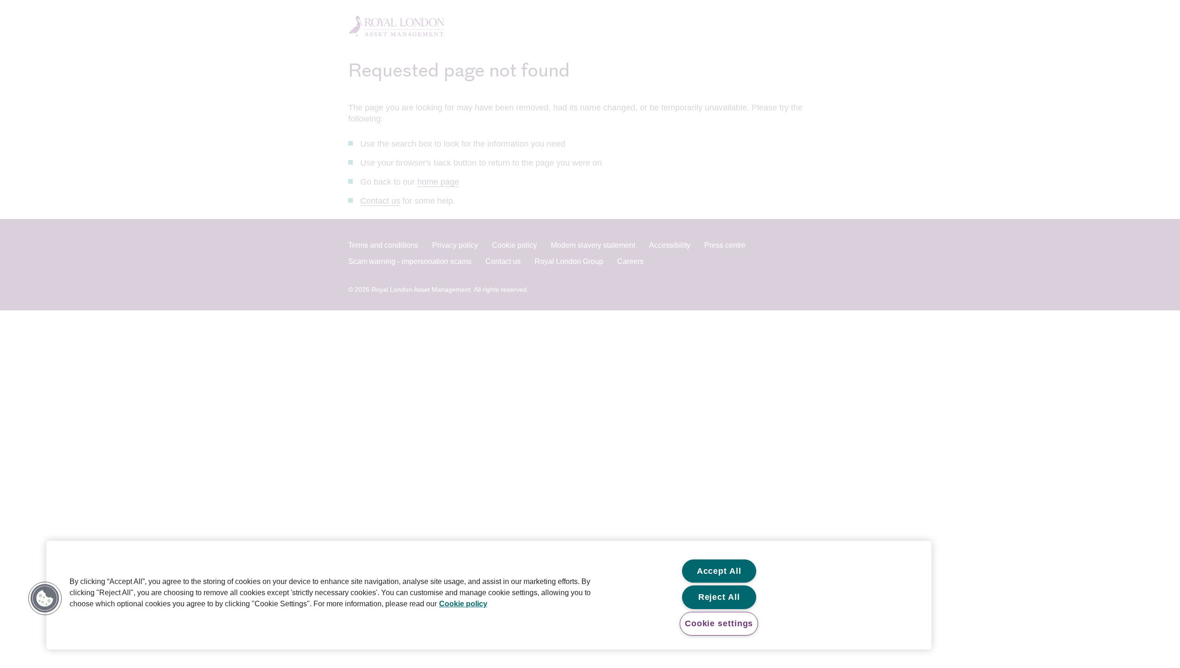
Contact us (380, 201)
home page (438, 181)
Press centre (725, 245)
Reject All (719, 597)
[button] (45, 598)
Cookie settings (719, 623)
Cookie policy (514, 245)
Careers (630, 261)
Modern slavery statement (593, 245)
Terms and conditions (383, 245)
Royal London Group (569, 261)
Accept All (719, 571)
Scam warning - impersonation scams (410, 261)
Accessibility (669, 245)
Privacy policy (455, 245)
